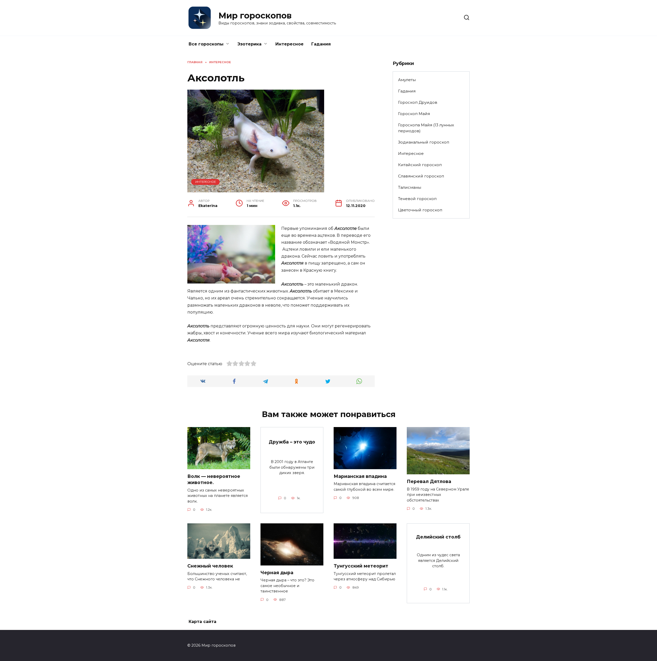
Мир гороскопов (255, 16)
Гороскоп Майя (414, 113)
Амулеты (407, 79)
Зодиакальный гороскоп (423, 142)
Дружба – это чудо (292, 441)
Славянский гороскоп (421, 176)
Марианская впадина (360, 476)
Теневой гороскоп (417, 198)
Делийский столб (438, 537)
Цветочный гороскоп (420, 209)
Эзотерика (249, 44)
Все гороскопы (206, 44)
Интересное (289, 44)
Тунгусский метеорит (361, 566)
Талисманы (409, 187)
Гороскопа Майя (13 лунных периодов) (426, 127)
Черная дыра (276, 572)
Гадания (321, 44)
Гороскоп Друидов (417, 102)
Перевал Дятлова (429, 481)
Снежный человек (210, 566)
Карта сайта (202, 621)
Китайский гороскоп (420, 164)
